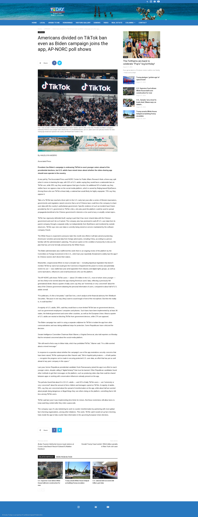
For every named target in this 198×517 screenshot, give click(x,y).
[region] (78, 144)
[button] (147, 1)
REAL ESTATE (117, 23)
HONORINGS (68, 23)
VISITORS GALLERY (83, 23)
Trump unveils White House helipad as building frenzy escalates (146, 114)
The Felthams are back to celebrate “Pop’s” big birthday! (139, 62)
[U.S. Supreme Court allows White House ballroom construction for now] (50, 470)
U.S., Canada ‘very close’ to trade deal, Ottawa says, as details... (146, 102)
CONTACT (143, 23)
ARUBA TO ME (54, 23)
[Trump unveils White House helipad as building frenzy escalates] (77, 470)
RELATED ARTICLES (46, 457)
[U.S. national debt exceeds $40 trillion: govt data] (105, 470)
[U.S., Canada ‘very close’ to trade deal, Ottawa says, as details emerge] (129, 103)
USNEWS (97, 23)
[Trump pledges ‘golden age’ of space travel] (129, 80)
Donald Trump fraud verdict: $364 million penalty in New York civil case (100, 445)
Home (40, 29)
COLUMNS (129, 23)
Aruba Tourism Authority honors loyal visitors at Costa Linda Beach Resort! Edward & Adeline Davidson (56, 446)
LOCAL (42, 23)
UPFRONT (47, 29)
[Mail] (154, 1)
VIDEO (106, 23)
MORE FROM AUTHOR (64, 457)
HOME (34, 23)
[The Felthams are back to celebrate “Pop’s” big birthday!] (141, 44)
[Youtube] (158, 1)
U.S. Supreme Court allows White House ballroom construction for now (49, 483)
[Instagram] (151, 1)
